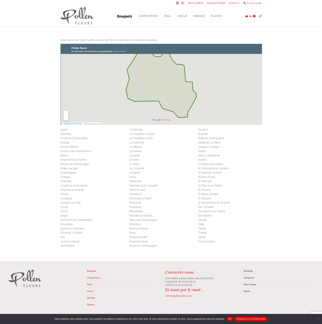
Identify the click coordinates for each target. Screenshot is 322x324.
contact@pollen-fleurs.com (178, 295)
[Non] (317, 319)
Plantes (90, 304)
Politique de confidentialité (251, 318)
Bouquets (91, 271)
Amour (90, 291)
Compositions (93, 277)
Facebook (248, 271)
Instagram (249, 277)
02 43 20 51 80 (254, 3)
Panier (247, 291)
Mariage (91, 297)
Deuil (89, 284)
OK (229, 318)
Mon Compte (250, 284)
